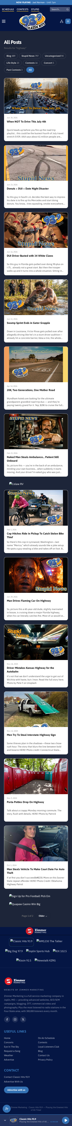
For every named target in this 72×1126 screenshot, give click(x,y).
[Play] (65, 1120)
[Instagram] (15, 1019)
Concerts (8, 1042)
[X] (23, 1019)
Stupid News (30, 56)
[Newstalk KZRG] (45, 961)
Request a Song (12, 1051)
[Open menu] (3, 21)
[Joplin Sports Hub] (38, 952)
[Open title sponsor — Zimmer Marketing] (36, 931)
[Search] (67, 9)
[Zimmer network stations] (62, 21)
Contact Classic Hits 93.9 (16, 1077)
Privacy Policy (45, 1059)
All (30, 69)
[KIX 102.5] (60, 952)
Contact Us (44, 1055)
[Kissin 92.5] (23, 961)
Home (7, 1038)
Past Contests (14, 69)
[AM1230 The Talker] (49, 942)
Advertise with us (16, 1090)
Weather (8, 1055)
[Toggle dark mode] (68, 21)
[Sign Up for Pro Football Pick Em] (36, 896)
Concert (49, 63)
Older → (43, 916)
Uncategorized (54, 56)
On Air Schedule (46, 1038)
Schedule (8, 9)
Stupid (35, 9)
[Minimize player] (5, 1120)
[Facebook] (7, 1019)
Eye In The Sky (11, 1046)
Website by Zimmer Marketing (24, 990)
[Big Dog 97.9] (14, 952)
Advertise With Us (13, 1081)
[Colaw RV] (36, 484)
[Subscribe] (7, 1109)
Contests (22, 9)
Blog (11, 56)
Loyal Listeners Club (48, 1046)
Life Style (13, 63)
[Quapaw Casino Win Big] (36, 904)
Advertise (9, 1059)
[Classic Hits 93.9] (32, 21)
